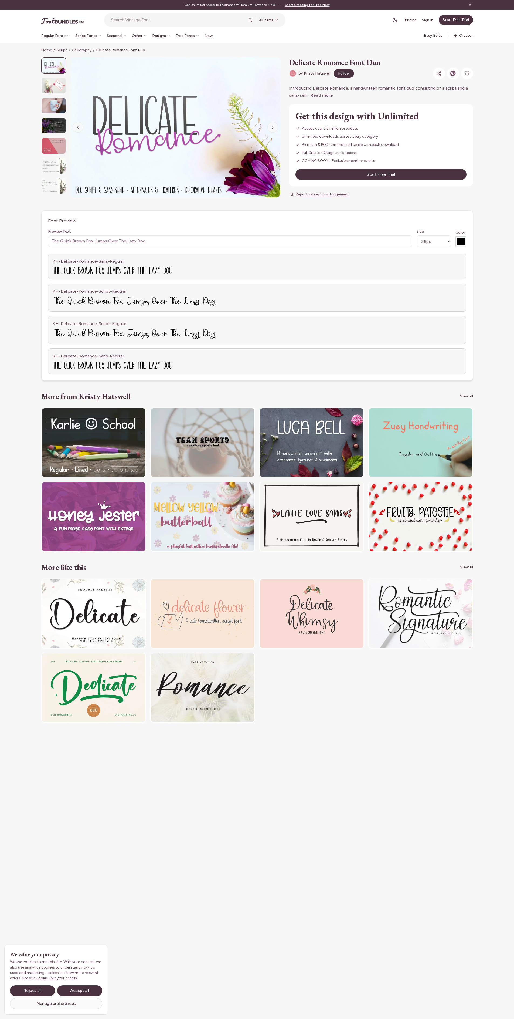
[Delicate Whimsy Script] (311, 613)
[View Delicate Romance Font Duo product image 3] (53, 105)
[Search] (250, 20)
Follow (344, 73)
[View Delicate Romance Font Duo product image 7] (53, 186)
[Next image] (272, 127)
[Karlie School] (93, 442)
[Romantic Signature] (420, 613)
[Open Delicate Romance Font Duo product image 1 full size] (175, 127)
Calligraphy (81, 50)
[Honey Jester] (93, 516)
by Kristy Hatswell (315, 73)
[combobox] (178, 20)
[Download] (127, 415)
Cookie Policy (47, 978)
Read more (322, 95)
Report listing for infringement (322, 194)
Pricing (411, 20)
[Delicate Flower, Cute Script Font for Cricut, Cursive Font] (202, 613)
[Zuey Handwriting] (420, 442)
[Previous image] (78, 127)
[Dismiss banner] (470, 5)
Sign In (427, 20)
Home (46, 50)
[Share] (439, 73)
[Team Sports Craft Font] (202, 442)
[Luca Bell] (311, 442)
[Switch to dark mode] (395, 20)
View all (466, 396)
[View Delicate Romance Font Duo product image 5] (53, 145)
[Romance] (202, 687)
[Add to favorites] (467, 73)
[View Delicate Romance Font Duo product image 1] (53, 65)
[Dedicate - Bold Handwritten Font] (93, 687)
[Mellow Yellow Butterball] (202, 516)
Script (61, 50)
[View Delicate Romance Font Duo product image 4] (53, 125)
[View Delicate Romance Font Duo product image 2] (53, 85)
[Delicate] (93, 613)
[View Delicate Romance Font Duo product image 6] (53, 166)
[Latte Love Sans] (311, 516)
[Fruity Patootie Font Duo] (420, 516)
